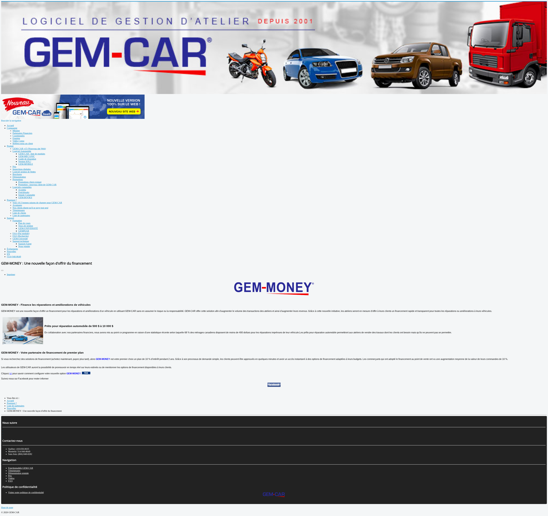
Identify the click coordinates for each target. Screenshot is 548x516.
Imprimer (11, 274)
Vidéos (11, 478)
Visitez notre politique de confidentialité (26, 492)
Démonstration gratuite (18, 473)
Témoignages (14, 470)
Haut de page (7, 507)
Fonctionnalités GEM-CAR (20, 468)
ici (11, 373)
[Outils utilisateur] (2, 270)
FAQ (10, 481)
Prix (10, 476)
